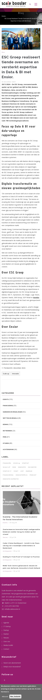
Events (6, 399)
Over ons (6, 641)
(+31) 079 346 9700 (12, 606)
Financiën (7, 463)
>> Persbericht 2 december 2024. (14, 368)
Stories (6, 443)
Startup (25, 463)
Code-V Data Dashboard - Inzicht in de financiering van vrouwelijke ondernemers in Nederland (21, 545)
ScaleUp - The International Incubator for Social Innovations (20, 518)
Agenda (6, 623)
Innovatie (15, 374)
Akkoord (5, 696)
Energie (29, 471)
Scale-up (6, 374)
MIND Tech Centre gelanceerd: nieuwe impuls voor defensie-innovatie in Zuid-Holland (21, 567)
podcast (33, 475)
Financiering (8, 405)
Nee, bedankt (15, 696)
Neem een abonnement (12, 663)
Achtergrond (8, 449)
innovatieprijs (21, 475)
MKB (14, 467)
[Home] (14, 4)
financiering (8, 475)
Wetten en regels (10, 418)
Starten (6, 634)
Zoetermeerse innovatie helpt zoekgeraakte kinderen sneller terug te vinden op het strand (21, 532)
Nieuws (6, 638)
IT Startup (7, 626)
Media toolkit (8, 645)
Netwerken (7, 431)
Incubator (32, 467)
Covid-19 (16, 463)
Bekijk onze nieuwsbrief (12, 667)
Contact (6, 649)
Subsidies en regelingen (12, 412)
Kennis (5, 424)
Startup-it (7, 471)
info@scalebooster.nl (12, 609)
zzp (22, 471)
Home (4, 16)
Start (16, 471)
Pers (3, 52)
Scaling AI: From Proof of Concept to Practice (21, 557)
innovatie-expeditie (11, 479)
